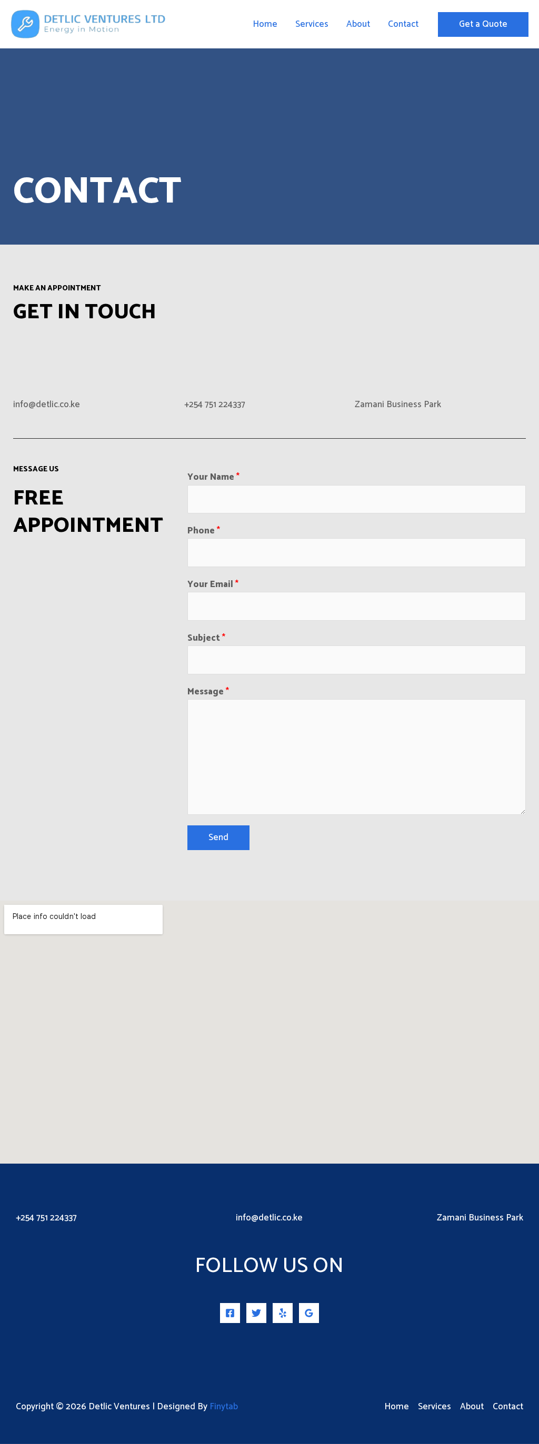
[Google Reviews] (309, 1313)
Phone (203, 531)
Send (218, 837)
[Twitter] (256, 1313)
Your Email (212, 585)
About (358, 24)
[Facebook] (230, 1313)
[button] (483, 24)
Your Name (213, 477)
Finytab (223, 1406)
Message (208, 692)
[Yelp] (283, 1313)
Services (311, 24)
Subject (206, 638)
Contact (403, 24)
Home (265, 24)
